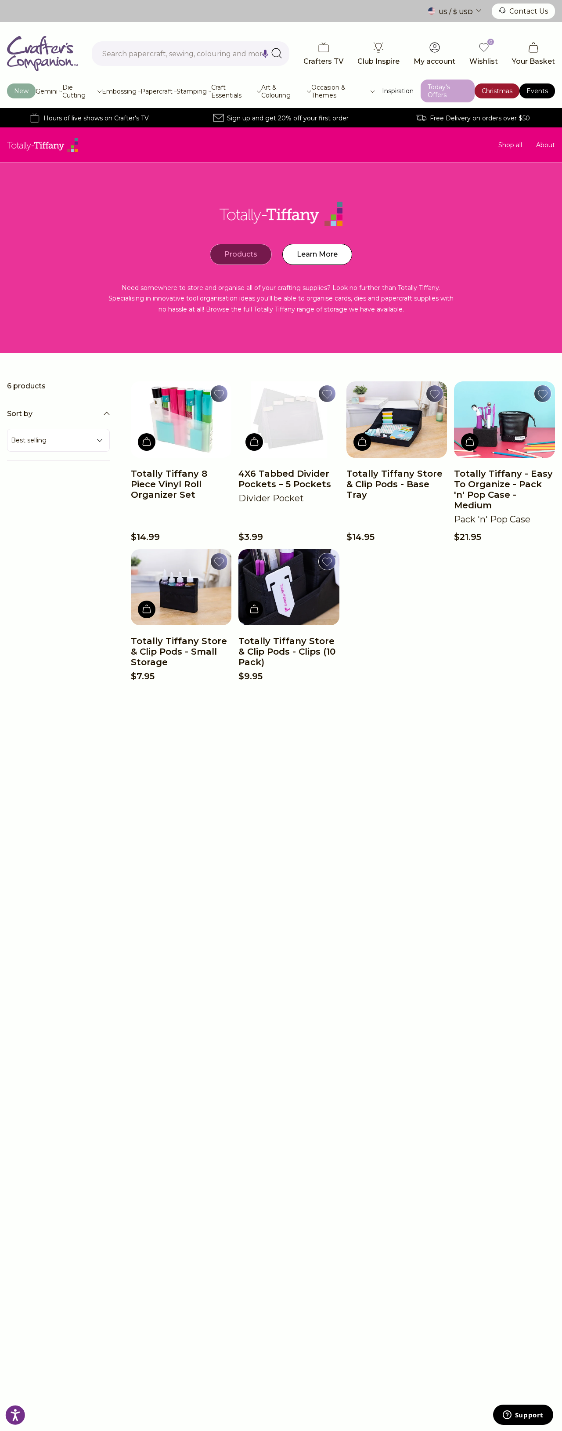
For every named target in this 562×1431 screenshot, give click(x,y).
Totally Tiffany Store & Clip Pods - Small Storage (179, 651)
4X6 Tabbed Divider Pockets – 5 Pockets (284, 478)
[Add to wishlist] (219, 393)
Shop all (510, 145)
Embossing (119, 91)
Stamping (192, 91)
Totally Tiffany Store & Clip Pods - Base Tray (394, 484)
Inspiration (398, 91)
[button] (265, 53)
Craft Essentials (226, 91)
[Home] (42, 53)
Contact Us (528, 11)
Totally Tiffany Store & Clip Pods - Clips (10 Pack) (286, 651)
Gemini (47, 91)
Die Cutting (74, 91)
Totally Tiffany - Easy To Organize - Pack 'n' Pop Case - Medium (503, 489)
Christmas (497, 91)
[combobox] (190, 53)
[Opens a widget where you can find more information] (523, 1416)
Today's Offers (439, 91)
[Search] (276, 53)
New (21, 91)
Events (537, 91)
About (545, 145)
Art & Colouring (276, 91)
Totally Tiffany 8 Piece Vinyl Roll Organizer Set (169, 484)
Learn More (317, 254)
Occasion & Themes (328, 91)
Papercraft (156, 91)
